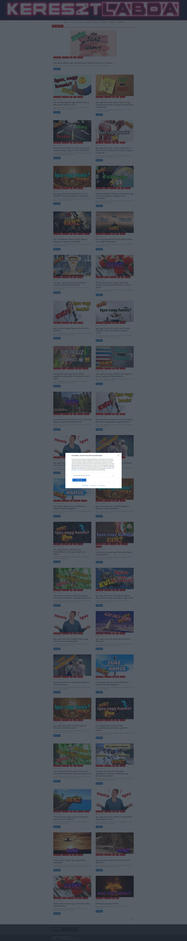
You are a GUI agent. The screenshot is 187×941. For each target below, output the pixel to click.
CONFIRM (79, 480)
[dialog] (93, 470)
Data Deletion (85, 485)
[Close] (118, 455)
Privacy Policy (102, 485)
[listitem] (93, 475)
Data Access (93, 485)
